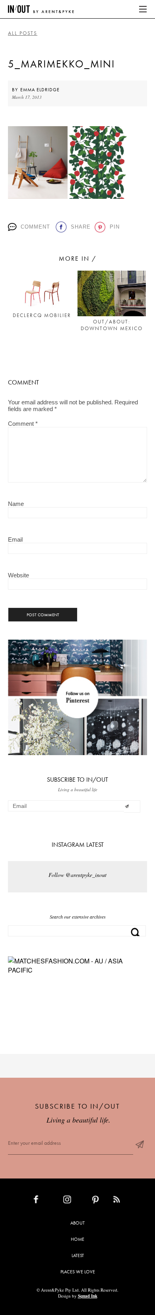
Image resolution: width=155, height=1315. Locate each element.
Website (18, 575)
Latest (78, 1255)
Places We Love (77, 1272)
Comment (35, 227)
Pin (114, 227)
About (77, 1223)
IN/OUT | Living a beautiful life (41, 9)
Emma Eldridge (40, 90)
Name (16, 503)
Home (77, 1239)
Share (80, 227)
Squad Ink (87, 1296)
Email (15, 539)
